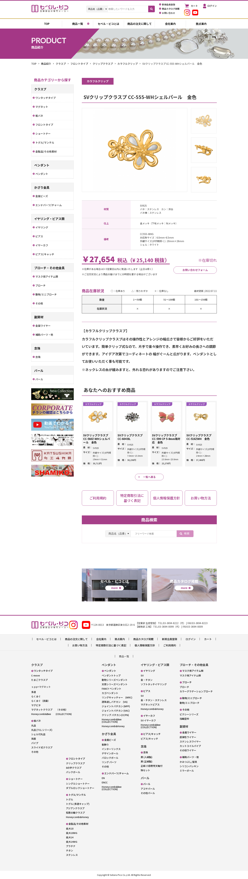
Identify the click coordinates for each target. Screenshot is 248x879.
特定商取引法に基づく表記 (111, 645)
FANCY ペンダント (111, 688)
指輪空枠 (184, 718)
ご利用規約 (169, 645)
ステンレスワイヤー (190, 741)
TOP (33, 63)
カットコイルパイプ (190, 746)
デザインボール (110, 753)
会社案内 (170, 24)
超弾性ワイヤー (188, 737)
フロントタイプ (79, 63)
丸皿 (33, 725)
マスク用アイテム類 (190, 675)
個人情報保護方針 (145, 645)
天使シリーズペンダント (115, 684)
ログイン (191, 639)
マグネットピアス (150, 704)
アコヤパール (148, 788)
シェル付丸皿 (38, 734)
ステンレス (72, 855)
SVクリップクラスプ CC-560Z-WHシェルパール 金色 (96, 438)
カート (208, 639)
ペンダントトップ (111, 675)
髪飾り (105, 744)
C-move (35, 675)
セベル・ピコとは (108, 24)
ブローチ (184, 687)
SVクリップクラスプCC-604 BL (130, 437)
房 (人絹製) (146, 757)
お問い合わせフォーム (195, 270)
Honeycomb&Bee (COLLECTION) (51, 714)
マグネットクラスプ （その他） (49, 709)
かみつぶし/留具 (188, 761)
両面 (33, 738)
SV (142, 675)
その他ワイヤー (188, 750)
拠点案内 (201, 24)
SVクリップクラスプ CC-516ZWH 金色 (198, 437)
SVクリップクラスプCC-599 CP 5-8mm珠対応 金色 (166, 438)
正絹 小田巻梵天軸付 (151, 765)
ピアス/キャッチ (149, 738)
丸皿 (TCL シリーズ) (41, 730)
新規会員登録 (169, 639)
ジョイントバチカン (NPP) (116, 706)
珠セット (145, 770)
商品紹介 (46, 63)
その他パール (148, 793)
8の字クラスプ (73, 767)
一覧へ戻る (149, 477)
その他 (34, 751)
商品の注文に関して (139, 24)
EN (103, 778)
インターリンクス (111, 749)
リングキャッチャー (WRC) (117, 697)
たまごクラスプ (39, 680)
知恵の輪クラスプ (75, 812)
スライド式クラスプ (41, 747)
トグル (69, 799)
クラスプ (61, 63)
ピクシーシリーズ (189, 714)
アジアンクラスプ (75, 808)
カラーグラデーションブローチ (196, 691)
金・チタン (147, 680)
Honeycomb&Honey (77, 817)
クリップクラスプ (103, 63)
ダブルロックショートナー (80, 788)
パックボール (73, 772)
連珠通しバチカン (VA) (115, 701)
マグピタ (36, 705)
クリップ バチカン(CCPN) (115, 715)
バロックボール (110, 757)
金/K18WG (71, 833)
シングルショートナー (78, 783)
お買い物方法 (79, 645)
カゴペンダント (110, 693)
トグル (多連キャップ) (77, 804)
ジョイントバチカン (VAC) (116, 710)
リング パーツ (109, 762)
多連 (33, 692)
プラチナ (70, 846)
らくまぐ (36, 696)
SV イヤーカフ (148, 720)
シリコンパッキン (189, 766)
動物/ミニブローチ (189, 702)
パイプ (34, 743)
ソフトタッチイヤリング (154, 684)
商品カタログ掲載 (143, 639)
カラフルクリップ (127, 63)
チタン (69, 850)
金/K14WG (71, 841)
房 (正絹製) (146, 761)
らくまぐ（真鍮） (40, 700)
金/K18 (69, 828)
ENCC (105, 782)
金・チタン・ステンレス (154, 700)
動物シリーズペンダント (115, 680)
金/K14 (69, 837)
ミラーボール (187, 770)
